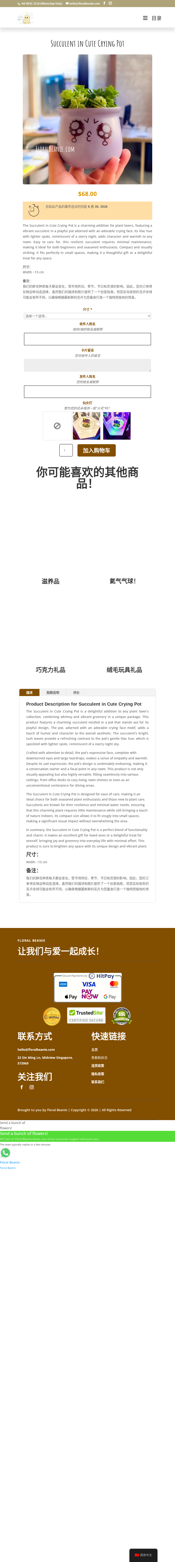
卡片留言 (87, 350)
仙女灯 (87, 403)
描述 (29, 692)
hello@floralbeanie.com (36, 1049)
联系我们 (97, 1082)
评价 (76, 692)
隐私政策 (97, 1074)
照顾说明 (52, 692)
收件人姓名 (87, 324)
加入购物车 (96, 450)
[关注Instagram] (32, 1087)
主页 (94, 1049)
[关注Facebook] (22, 1087)
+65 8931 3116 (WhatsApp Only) (41, 3)
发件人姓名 (87, 376)
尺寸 (87, 309)
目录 (157, 18)
